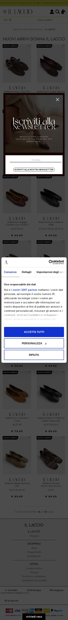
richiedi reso (34, 616)
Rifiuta (34, 354)
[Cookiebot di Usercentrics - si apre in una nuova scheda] (49, 262)
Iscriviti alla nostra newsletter (33, 169)
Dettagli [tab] (26, 271)
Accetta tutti (34, 331)
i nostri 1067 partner (24, 289)
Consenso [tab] (10, 271)
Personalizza (32, 343)
